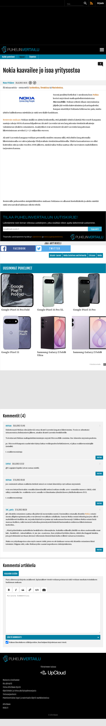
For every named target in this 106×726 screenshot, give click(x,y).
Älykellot (32, 57)
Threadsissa (44, 88)
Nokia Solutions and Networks (74, 255)
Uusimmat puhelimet (17, 268)
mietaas (9, 426)
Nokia (96, 95)
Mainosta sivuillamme (11, 680)
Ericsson (92, 255)
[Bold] (9, 589)
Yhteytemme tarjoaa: (48, 667)
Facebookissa (34, 88)
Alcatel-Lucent (55, 255)
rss (91, 3)
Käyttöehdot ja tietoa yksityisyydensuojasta (19, 691)
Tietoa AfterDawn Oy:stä (12, 687)
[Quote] (23, 589)
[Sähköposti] (30, 83)
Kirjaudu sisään (10, 574)
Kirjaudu (100, 3)
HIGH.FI (5, 708)
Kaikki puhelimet (8, 57)
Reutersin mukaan (12, 120)
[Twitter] (35, 83)
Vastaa (99, 457)
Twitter (54, 248)
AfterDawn (6, 704)
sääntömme (37, 237)
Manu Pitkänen (8, 83)
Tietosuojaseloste (9, 694)
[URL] (30, 589)
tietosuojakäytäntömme (53, 237)
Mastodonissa (57, 88)
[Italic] (16, 589)
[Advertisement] (53, 25)
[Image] (44, 589)
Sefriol (8, 464)
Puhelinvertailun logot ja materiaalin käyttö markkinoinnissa (26, 698)
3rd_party (10, 510)
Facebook (19, 248)
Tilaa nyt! (95, 229)
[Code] (37, 589)
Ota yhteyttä (7, 683)
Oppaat (22, 57)
